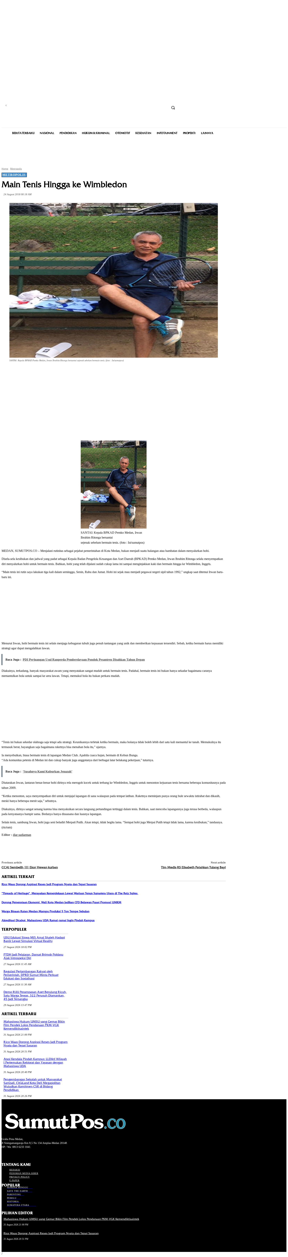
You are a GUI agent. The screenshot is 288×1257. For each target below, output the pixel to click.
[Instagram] (10, 1154)
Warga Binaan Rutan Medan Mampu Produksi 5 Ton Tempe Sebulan (45, 911)
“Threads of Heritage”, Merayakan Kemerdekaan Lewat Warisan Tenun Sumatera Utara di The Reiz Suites (70, 893)
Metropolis (16, 168)
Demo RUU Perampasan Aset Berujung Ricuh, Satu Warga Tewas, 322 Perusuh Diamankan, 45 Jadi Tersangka (35, 995)
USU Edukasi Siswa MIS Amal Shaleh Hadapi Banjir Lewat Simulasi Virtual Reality (34, 939)
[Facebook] (36, 371)
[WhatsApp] (79, 371)
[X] (50, 371)
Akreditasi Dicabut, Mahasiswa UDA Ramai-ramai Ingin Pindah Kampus (48, 920)
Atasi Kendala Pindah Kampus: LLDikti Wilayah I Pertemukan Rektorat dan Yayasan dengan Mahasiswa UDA (35, 1062)
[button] (173, 107)
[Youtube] (24, 1154)
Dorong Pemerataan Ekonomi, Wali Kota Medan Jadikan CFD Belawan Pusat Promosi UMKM (61, 902)
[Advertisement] (144, 150)
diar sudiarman (22, 834)
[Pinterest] (65, 371)
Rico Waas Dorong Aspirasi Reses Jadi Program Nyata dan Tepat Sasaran (49, 884)
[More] (93, 371)
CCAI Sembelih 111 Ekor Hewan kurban (30, 867)
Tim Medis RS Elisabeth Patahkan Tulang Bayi (193, 867)
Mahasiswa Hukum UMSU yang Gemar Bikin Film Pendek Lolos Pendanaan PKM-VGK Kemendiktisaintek (34, 1025)
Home (5, 168)
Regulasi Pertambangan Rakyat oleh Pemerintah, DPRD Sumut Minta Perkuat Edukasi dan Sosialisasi (31, 975)
